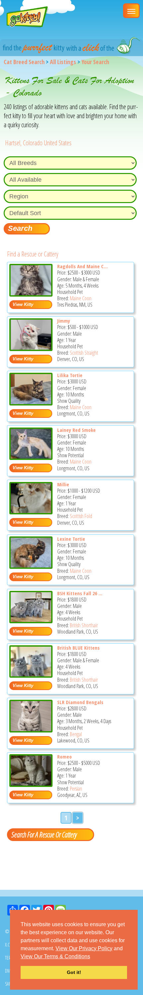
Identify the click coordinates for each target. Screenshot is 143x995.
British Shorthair (84, 625)
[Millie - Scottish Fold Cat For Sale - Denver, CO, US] (31, 511)
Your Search (95, 62)
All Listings (63, 62)
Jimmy (63, 320)
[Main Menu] (131, 10)
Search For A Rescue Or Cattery (43, 834)
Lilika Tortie (69, 375)
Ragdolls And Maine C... (82, 266)
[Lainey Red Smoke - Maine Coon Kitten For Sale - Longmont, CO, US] (31, 457)
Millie (63, 484)
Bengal (76, 734)
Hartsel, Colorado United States (38, 142)
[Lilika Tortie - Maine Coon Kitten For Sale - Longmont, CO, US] (31, 402)
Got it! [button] (74, 972)
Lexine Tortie (71, 538)
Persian (76, 788)
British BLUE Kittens (78, 647)
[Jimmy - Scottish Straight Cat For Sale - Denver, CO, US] (31, 348)
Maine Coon (80, 298)
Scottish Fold (81, 516)
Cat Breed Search (24, 62)
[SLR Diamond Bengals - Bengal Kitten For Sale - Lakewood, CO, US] (31, 729)
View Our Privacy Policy (84, 948)
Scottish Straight (84, 352)
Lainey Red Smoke (76, 430)
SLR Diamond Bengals (80, 702)
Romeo (64, 756)
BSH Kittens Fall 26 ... (79, 593)
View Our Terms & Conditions (55, 956)
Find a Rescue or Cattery (32, 254)
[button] (92, 957)
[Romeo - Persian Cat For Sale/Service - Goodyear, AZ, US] (31, 784)
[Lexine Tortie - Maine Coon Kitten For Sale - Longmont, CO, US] (31, 566)
